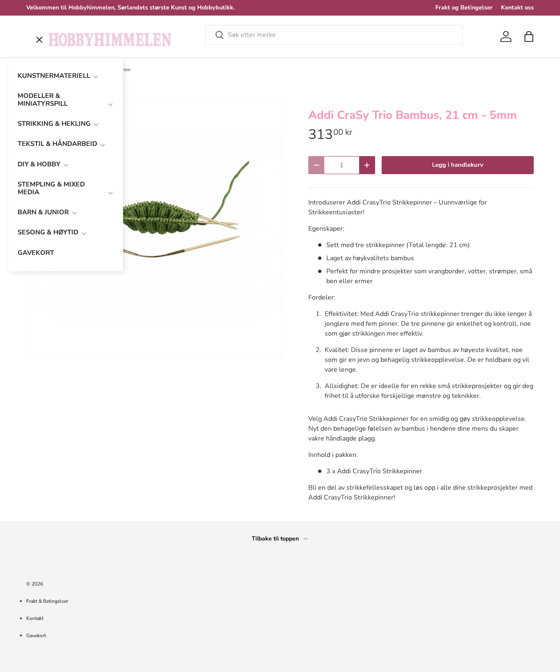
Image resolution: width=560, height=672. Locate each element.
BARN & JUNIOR (43, 212)
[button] (529, 36)
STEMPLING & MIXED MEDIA (51, 188)
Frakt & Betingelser (47, 601)
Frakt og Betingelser (464, 7)
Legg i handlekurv (457, 165)
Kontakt (34, 618)
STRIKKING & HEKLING (54, 123)
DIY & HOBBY (39, 164)
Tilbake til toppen (276, 539)
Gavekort (36, 635)
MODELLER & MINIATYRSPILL (43, 99)
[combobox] (334, 34)
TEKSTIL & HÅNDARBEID (57, 143)
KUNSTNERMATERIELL (54, 75)
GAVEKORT (36, 252)
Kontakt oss (517, 7)
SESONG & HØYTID (48, 232)
